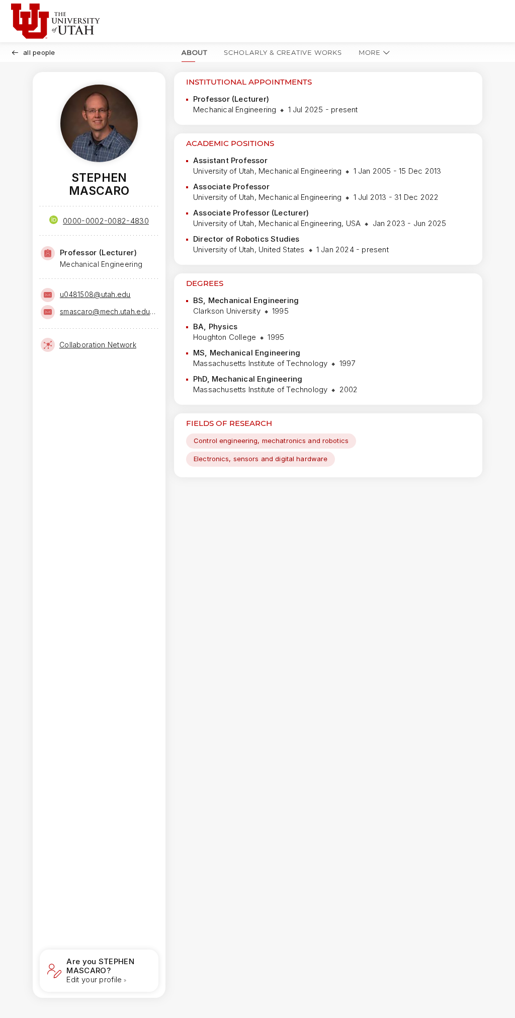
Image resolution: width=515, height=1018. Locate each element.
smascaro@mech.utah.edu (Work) (108, 311)
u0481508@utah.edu (95, 294)
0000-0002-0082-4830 (106, 221)
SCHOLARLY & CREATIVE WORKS (283, 52)
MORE (370, 52)
